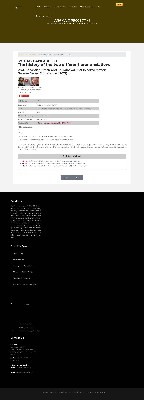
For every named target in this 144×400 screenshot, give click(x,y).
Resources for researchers (22, 278)
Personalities (60, 7)
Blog (98, 7)
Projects (47, 7)
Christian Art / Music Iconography (24, 284)
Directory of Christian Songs (22, 272)
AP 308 (24, 161)
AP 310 (24, 166)
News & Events (86, 7)
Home (38, 7)
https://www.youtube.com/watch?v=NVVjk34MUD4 (54, 123)
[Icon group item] (12, 377)
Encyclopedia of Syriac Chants (23, 266)
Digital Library (18, 254)
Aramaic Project (18, 260)
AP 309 (24, 163)
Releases (73, 7)
